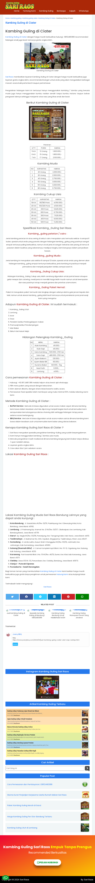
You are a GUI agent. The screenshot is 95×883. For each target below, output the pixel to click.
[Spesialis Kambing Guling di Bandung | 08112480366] (37, 610)
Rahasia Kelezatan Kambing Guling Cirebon (20, 727)
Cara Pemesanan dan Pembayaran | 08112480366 (29, 784)
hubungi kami (62, 574)
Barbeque (61, 11)
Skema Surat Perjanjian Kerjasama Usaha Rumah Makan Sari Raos (36, 795)
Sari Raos (9, 77)
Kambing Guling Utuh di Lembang (22, 828)
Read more (17, 715)
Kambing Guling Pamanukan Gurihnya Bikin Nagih (21, 751)
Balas (15, 644)
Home (16, 11)
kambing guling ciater (30, 18)
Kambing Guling (46, 11)
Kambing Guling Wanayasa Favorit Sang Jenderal (79, 615)
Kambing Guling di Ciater (20, 22)
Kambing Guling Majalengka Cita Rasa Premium (21, 735)
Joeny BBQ (17, 634)
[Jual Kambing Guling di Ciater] (16, 610)
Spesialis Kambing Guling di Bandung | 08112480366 (37, 615)
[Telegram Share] (40, 597)
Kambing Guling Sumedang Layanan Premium (20, 743)
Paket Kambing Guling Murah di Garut (24, 805)
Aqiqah (72, 11)
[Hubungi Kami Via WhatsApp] (5, 877)
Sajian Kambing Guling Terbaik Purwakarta (19, 719)
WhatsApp (84, 11)
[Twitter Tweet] (12, 597)
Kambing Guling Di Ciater (47, 18)
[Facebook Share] (26, 597)
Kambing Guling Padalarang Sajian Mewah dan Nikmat (23, 711)
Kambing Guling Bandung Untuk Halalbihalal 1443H (58, 615)
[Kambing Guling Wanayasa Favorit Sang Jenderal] (79, 610)
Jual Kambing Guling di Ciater (16, 614)
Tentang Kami (29, 11)
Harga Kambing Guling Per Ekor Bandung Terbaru (29, 816)
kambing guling (16, 18)
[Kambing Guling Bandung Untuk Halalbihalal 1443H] (58, 610)
